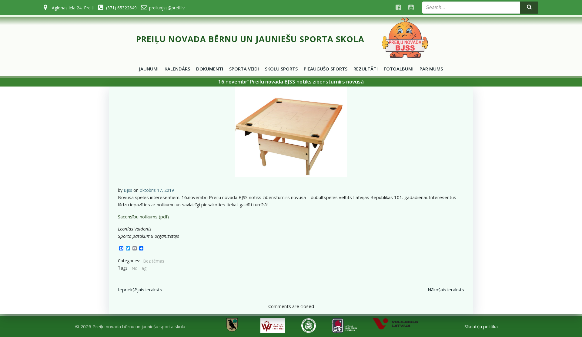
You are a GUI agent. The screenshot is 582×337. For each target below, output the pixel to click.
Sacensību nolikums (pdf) (143, 217)
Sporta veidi (244, 69)
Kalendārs (177, 69)
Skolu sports (281, 69)
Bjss (128, 190)
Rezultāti (365, 69)
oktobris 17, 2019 (157, 190)
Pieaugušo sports (325, 69)
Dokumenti (209, 69)
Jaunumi (149, 69)
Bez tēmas (153, 261)
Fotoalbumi (398, 69)
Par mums (431, 69)
